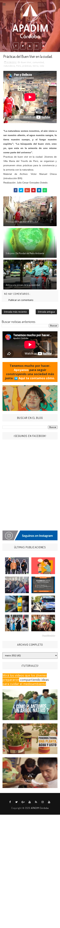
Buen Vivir (26, 62)
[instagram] (36, 45)
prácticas (27, 65)
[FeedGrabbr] (30, 636)
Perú (18, 65)
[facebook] (16, 45)
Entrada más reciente (15, 311)
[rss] (36, 802)
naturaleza (9, 65)
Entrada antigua (46, 311)
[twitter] (23, 45)
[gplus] (23, 802)
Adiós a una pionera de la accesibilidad (23, 284)
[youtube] (29, 45)
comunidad (38, 62)
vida (42, 65)
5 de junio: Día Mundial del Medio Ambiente (25, 253)
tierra (35, 65)
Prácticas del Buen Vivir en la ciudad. (22, 221)
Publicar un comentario (20, 300)
